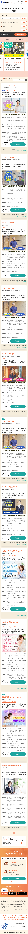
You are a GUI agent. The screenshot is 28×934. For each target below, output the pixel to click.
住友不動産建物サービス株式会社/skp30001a (11, 489)
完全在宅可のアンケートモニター (12, 697)
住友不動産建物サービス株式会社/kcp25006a (11, 88)
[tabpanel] (14, 56)
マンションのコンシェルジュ (11, 85)
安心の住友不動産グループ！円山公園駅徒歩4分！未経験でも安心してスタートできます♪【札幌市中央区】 (14, 430)
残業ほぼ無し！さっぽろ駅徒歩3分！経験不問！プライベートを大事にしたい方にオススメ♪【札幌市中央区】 (14, 94)
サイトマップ (22, 915)
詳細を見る (17, 144)
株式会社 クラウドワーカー (8, 699)
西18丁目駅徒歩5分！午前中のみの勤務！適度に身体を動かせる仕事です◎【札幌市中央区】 (14, 166)
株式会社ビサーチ (6, 624)
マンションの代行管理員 (9, 487)
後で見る (6, 144)
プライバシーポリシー (8, 917)
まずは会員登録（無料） (14, 878)
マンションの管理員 (8, 223)
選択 (24, 22)
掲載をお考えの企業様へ (18, 919)
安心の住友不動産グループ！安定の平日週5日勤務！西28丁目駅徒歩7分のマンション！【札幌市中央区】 (13, 297)
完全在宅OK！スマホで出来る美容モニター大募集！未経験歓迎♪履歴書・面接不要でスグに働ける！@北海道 (13, 631)
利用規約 (5, 915)
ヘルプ (17, 917)
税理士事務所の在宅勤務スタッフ (12, 765)
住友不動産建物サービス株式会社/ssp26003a (11, 159)
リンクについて (13, 915)
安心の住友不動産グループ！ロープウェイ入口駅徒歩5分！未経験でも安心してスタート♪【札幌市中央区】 (14, 231)
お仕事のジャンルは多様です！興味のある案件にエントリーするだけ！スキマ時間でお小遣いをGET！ (14, 705)
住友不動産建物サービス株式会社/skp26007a (11, 290)
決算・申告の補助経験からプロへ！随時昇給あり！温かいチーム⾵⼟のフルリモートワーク (14, 774)
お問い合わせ (7, 919)
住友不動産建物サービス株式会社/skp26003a (11, 423)
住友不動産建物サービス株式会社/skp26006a (11, 225)
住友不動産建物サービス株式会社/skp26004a (11, 356)
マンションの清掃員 (8, 157)
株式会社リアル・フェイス (8, 553)
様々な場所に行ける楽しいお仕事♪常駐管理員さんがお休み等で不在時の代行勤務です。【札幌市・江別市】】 (14, 495)
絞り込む (24, 18)
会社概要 (23, 917)
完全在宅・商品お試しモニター (11, 622)
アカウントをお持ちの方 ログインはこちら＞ (14, 881)
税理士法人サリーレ (6, 767)
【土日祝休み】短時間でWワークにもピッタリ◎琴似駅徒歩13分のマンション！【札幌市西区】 (14, 362)
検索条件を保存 (20, 34)
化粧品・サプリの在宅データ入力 (12, 551)
